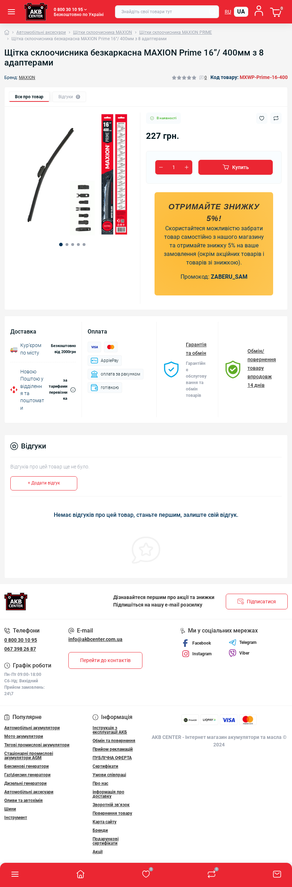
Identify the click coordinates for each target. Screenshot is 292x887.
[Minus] (161, 167)
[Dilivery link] (73, 390)
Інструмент (15, 817)
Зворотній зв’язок (111, 804)
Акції (98, 851)
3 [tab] (72, 244)
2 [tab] (67, 244)
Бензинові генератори (26, 766)
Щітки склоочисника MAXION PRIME (175, 32)
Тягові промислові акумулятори (36, 744)
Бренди (100, 830)
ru (228, 12)
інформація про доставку (108, 794)
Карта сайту (104, 821)
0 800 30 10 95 (20, 640)
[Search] (212, 11)
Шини (10, 809)
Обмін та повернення (114, 740)
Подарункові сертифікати (106, 841)
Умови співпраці (109, 774)
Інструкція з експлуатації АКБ (110, 730)
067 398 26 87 (20, 649)
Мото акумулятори (23, 736)
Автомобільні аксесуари (41, 32)
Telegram (247, 642)
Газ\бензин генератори (27, 774)
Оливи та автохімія (23, 800)
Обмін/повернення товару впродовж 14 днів (261, 368)
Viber (244, 653)
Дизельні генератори (25, 783)
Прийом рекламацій (113, 749)
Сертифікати (105, 766)
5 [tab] (84, 244)
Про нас (100, 783)
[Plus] (186, 167)
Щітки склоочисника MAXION (102, 32)
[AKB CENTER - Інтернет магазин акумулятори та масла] (48, 601)
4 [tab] (78, 244)
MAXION (27, 77)
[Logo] (35, 12)
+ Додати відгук (44, 483)
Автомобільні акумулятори (32, 727)
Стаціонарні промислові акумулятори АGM (28, 755)
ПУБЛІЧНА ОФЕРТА (112, 757)
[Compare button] (276, 118)
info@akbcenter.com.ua (95, 639)
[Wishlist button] (261, 118)
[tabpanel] (72, 174)
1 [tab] (61, 244)
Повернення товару (112, 813)
